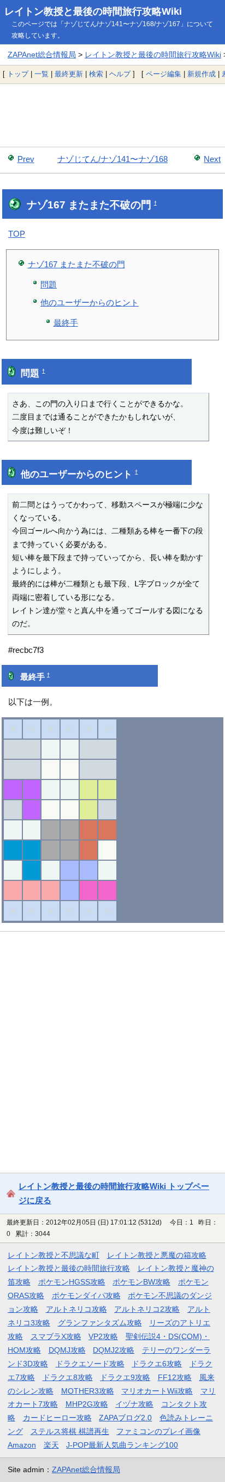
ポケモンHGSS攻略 (71, 1281)
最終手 (66, 322)
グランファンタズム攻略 (100, 1322)
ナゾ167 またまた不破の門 (76, 264)
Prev (25, 159)
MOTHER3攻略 (87, 1391)
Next (212, 159)
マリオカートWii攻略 (157, 1391)
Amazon (22, 1445)
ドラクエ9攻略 (125, 1377)
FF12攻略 (175, 1377)
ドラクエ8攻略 (68, 1377)
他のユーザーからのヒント (89, 302)
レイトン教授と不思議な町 (53, 1255)
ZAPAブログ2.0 (125, 1417)
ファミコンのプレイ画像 (158, 1431)
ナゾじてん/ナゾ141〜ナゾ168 (112, 159)
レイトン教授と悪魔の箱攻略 (156, 1255)
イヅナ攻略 (134, 1404)
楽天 (51, 1445)
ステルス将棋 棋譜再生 (70, 1431)
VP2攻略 (103, 1336)
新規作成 (201, 74)
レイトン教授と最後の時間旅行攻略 (69, 1268)
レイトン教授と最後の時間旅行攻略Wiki (93, 11)
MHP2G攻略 (87, 1404)
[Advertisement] (112, 115)
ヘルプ (120, 74)
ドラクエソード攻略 (90, 1363)
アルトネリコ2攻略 (147, 1309)
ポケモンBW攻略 (141, 1281)
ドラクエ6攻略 (157, 1363)
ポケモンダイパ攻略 (86, 1295)
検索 (96, 74)
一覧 (41, 74)
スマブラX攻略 (56, 1336)
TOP (16, 233)
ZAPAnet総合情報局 (42, 54)
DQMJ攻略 (67, 1350)
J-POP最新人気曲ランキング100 (122, 1445)
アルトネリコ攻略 (76, 1309)
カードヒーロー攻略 (57, 1417)
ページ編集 (163, 74)
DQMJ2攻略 (113, 1350)
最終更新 (69, 74)
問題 (48, 284)
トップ (17, 74)
